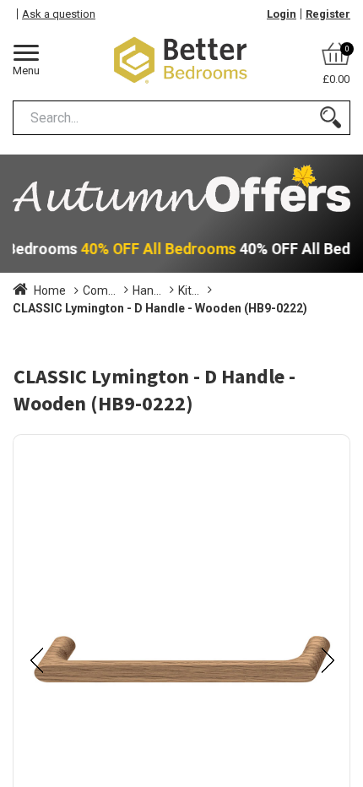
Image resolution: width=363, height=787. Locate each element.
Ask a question (58, 13)
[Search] (330, 117)
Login (281, 13)
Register (328, 13)
